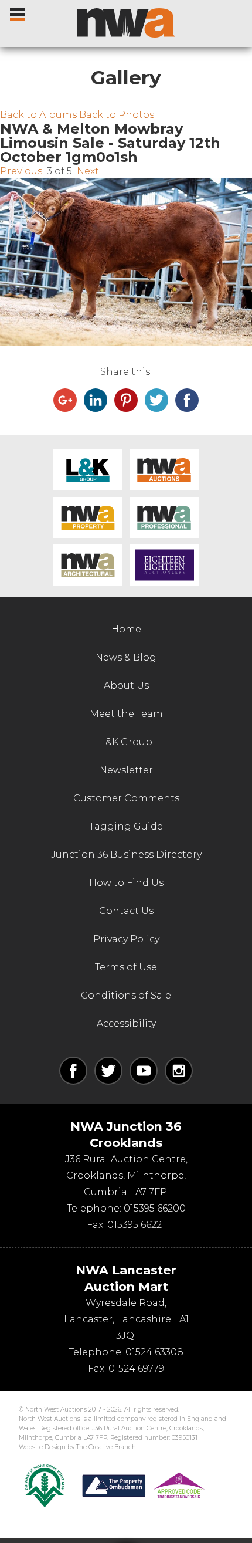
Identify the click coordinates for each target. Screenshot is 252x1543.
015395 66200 (155, 1208)
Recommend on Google (65, 400)
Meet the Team (126, 713)
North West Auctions (126, 23)
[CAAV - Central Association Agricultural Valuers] (44, 1485)
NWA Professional (164, 517)
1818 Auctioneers (164, 565)
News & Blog (126, 657)
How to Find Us (126, 882)
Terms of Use (126, 967)
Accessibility (126, 1023)
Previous (21, 171)
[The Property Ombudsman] (143, 1485)
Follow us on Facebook (73, 1071)
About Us (126, 685)
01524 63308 (154, 1352)
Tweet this (156, 400)
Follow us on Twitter (108, 1071)
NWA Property (87, 517)
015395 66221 (136, 1224)
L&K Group (87, 469)
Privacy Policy (126, 939)
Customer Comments (126, 798)
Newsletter (126, 770)
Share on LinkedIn (95, 400)
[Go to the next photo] (126, 262)
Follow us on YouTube (143, 1071)
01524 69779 (136, 1368)
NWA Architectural (87, 565)
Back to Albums (38, 114)
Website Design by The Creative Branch (77, 1447)
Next (88, 171)
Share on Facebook (187, 400)
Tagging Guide (126, 826)
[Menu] (18, 11)
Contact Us (126, 910)
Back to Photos (116, 114)
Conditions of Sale (126, 995)
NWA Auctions (164, 469)
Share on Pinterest (126, 400)
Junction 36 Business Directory (126, 854)
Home (126, 629)
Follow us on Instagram (179, 1071)
